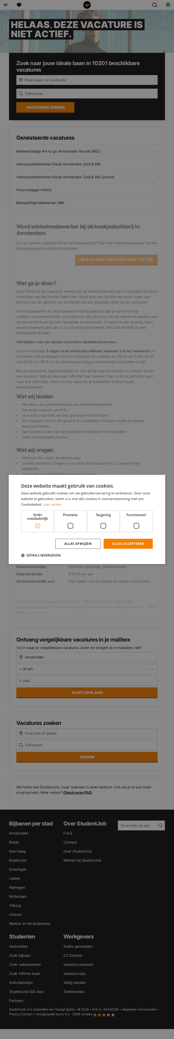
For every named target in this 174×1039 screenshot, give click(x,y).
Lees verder (52, 504)
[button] (41, 555)
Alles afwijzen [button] (78, 543)
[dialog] (87, 519)
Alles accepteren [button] (128, 543)
